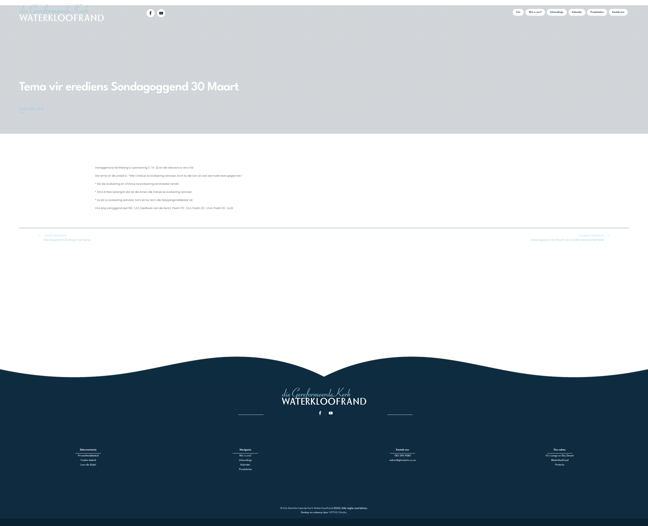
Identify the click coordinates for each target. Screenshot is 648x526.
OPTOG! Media (337, 512)
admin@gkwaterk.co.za (402, 460)
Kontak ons (618, 12)
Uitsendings (556, 12)
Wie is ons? (535, 12)
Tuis (518, 12)
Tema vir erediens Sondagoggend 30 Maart (129, 87)
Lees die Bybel (88, 465)
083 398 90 (401, 456)
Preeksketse (597, 12)
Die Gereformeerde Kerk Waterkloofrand (308, 508)
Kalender (577, 12)
